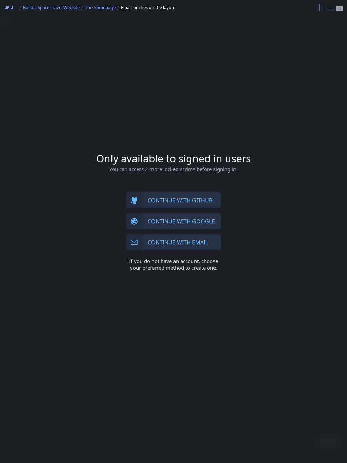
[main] (173, 231)
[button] (322, 7)
